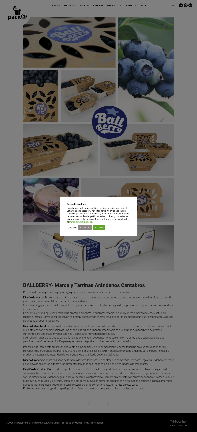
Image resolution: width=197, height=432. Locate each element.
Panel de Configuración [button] (80, 222)
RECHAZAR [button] (85, 227)
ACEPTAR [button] (99, 227)
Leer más (72, 227)
